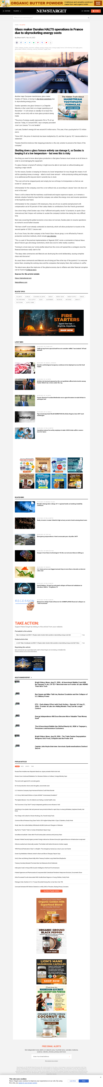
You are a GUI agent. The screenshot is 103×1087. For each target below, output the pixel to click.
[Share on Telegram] (30, 42)
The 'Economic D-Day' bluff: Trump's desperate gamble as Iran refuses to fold (37, 804)
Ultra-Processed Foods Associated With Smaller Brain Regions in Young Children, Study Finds (42, 877)
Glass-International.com (23, 278)
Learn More (73, 1081)
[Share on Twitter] (25, 42)
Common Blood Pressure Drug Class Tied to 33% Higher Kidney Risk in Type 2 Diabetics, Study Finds (44, 820)
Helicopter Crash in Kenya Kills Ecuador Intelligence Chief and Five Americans (37, 868)
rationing (29, 49)
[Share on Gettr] (46, 42)
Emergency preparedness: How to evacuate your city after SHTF (57, 536)
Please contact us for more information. (26, 651)
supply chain (47, 49)
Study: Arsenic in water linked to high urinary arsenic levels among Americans (62, 520)
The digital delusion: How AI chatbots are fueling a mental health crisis (35, 800)
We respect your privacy (51, 1061)
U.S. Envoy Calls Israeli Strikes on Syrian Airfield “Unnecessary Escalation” (36, 795)
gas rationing (51, 236)
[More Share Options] (51, 42)
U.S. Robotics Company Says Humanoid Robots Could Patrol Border (34, 790)
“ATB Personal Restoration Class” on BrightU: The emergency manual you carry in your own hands (43, 849)
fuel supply (76, 47)
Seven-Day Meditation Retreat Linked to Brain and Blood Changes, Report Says (37, 853)
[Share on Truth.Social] (42, 42)
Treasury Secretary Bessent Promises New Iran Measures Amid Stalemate (36, 863)
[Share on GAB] (34, 42)
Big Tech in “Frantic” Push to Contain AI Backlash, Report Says (32, 830)
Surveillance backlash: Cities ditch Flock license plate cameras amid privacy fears (38, 834)
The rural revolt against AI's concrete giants (27, 781)
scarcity (35, 49)
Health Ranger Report (22, 677)
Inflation (24, 49)
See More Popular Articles (51, 891)
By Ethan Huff (20, 38)
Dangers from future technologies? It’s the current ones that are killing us (60, 553)
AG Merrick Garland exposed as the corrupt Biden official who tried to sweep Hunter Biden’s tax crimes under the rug (61, 382)
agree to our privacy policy (28, 1083)
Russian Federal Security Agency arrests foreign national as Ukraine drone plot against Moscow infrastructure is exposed (50, 839)
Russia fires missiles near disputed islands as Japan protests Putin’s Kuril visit (37, 771)
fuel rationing (68, 47)
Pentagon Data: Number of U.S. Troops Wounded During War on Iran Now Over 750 (39, 882)
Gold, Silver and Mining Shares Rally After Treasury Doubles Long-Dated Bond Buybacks (40, 858)
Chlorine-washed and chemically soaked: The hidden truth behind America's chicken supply (41, 844)
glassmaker (18, 49)
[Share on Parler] (38, 42)
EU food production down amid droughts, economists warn (32, 786)
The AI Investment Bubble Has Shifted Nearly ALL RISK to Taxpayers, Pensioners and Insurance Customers (61, 727)
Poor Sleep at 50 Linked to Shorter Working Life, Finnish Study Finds (34, 816)
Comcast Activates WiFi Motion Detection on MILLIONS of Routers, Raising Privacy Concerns (41, 886)
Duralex (26, 47)
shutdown (40, 49)
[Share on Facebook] (21, 42)
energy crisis (48, 47)
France (62, 47)
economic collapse (34, 47)
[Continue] (69, 1056)
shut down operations (44, 99)
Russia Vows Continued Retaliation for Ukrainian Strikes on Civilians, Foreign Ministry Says (41, 776)
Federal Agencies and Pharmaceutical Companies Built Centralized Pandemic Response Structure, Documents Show (48, 872)
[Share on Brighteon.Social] (17, 42)
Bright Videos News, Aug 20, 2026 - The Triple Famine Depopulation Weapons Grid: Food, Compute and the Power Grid (60, 737)
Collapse (22, 25)
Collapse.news (31, 270)
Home (16, 25)
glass (80, 47)
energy (42, 47)
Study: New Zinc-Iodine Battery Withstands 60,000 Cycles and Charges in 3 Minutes (39, 825)
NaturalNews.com (21, 282)
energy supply (56, 47)
